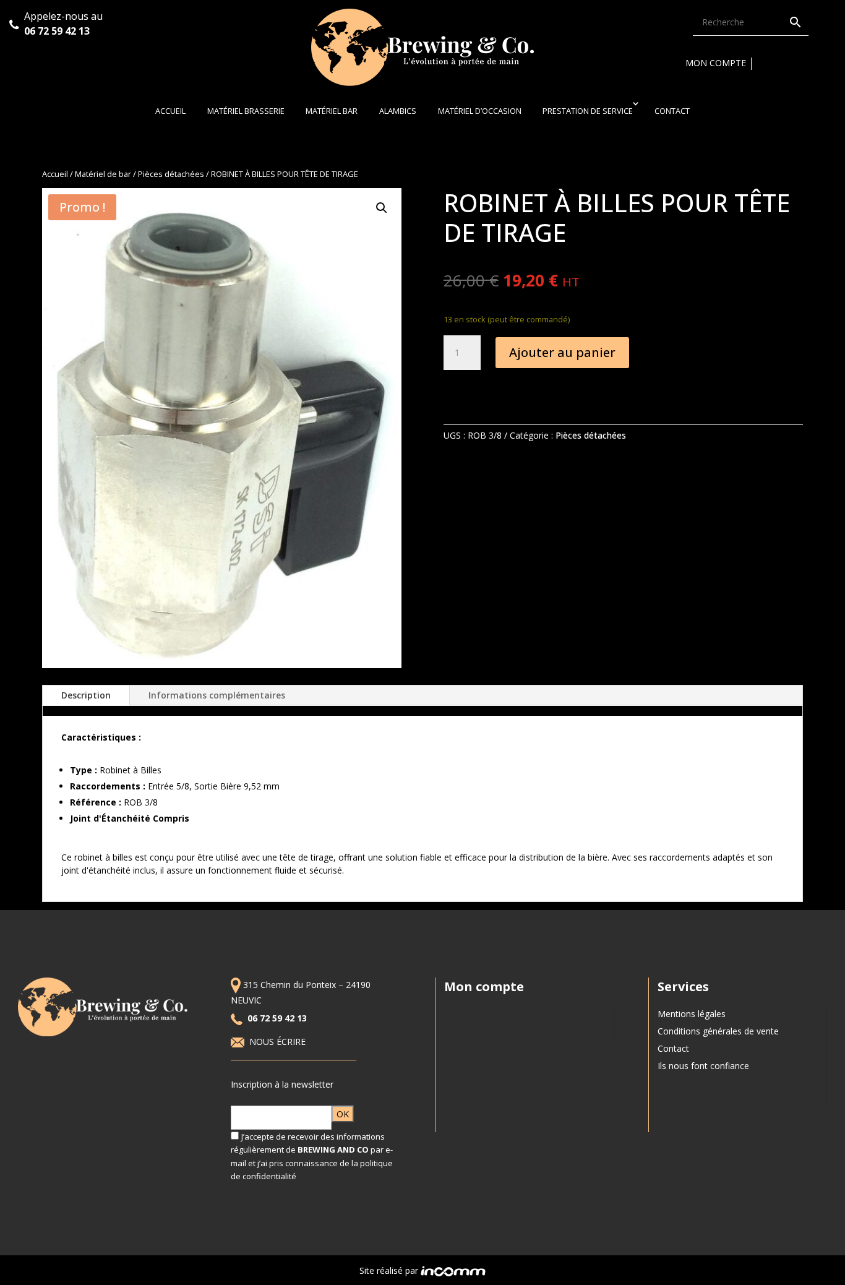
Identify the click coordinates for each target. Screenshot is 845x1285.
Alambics (397, 110)
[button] (382, 208)
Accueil (170, 110)
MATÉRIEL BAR (332, 110)
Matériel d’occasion (479, 110)
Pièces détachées (171, 173)
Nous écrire (278, 1041)
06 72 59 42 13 (58, 31)
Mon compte (715, 63)
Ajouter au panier (562, 352)
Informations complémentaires (216, 695)
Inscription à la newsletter (282, 1084)
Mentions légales (692, 1014)
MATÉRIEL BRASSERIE (246, 110)
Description (86, 695)
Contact (672, 110)
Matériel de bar (103, 173)
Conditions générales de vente (718, 1031)
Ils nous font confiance (703, 1066)
